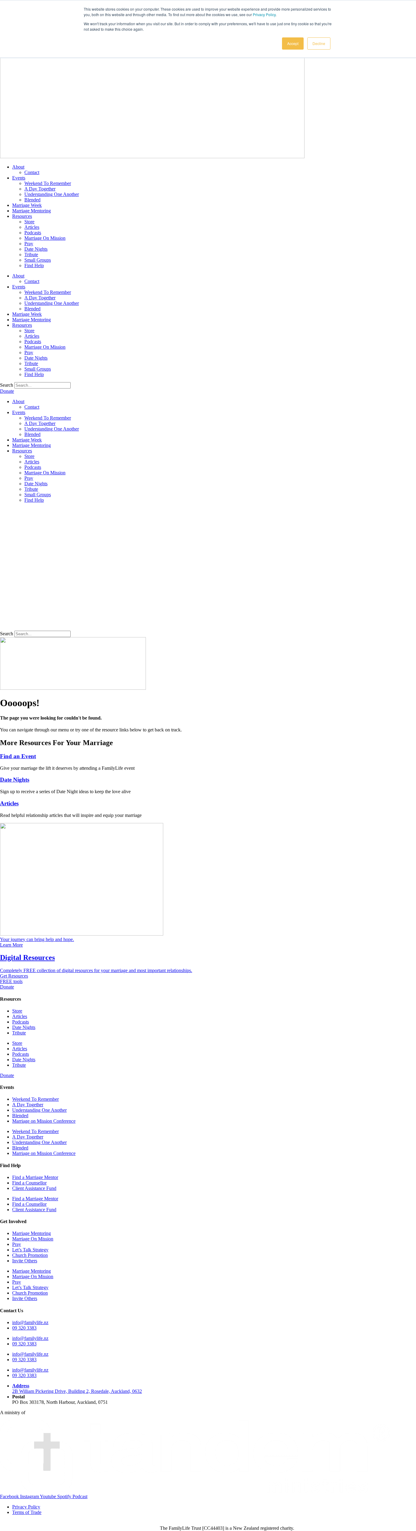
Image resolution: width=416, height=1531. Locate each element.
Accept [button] (292, 43)
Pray (28, 243)
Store (29, 221)
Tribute (31, 254)
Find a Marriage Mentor (35, 1177)
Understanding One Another (51, 194)
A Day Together (39, 188)
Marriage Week (27, 205)
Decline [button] (318, 43)
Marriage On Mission (44, 238)
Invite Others (24, 1260)
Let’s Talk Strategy (30, 1249)
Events (18, 177)
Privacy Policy (264, 14)
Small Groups (37, 260)
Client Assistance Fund (34, 1188)
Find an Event (18, 756)
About (18, 166)
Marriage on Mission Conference (44, 1121)
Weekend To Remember (47, 183)
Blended (32, 199)
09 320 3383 (24, 1327)
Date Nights (36, 249)
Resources (22, 216)
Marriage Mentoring (31, 210)
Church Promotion (30, 1255)
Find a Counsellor (29, 1182)
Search (6, 385)
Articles (31, 227)
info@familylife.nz (30, 1322)
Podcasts (32, 232)
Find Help (34, 265)
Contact (31, 172)
